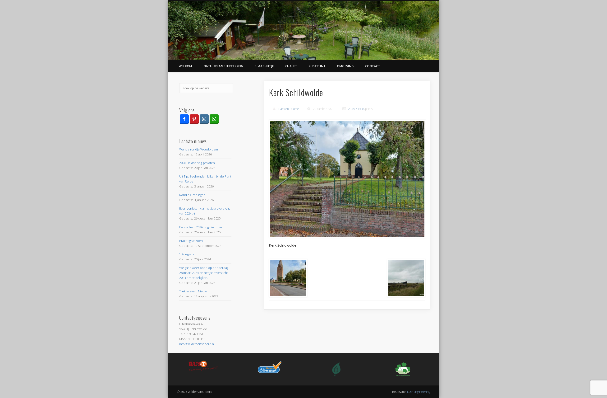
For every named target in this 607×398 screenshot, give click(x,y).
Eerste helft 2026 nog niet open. (201, 227)
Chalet (291, 66)
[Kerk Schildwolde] (347, 179)
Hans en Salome (288, 109)
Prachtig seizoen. (191, 241)
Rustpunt (317, 66)
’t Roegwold (187, 254)
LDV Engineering (418, 391)
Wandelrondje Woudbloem (198, 149)
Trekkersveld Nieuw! (193, 291)
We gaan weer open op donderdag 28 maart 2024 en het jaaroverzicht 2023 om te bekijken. (203, 273)
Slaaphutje (264, 66)
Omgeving (345, 66)
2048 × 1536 (356, 109)
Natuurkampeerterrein (223, 66)
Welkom (185, 66)
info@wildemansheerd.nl (197, 344)
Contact (372, 66)
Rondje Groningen (192, 195)
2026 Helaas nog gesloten (197, 163)
